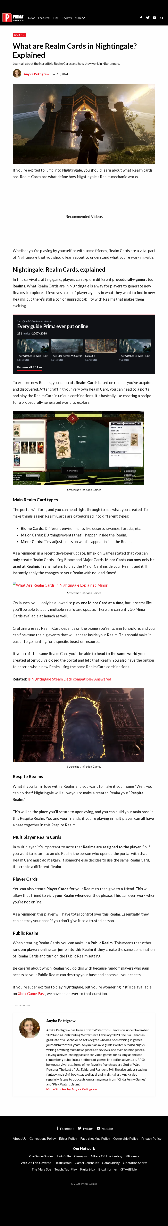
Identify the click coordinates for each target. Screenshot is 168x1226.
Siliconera (132, 1156)
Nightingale (23, 1005)
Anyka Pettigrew (36, 74)
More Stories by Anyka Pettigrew (71, 1089)
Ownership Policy (125, 1138)
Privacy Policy (151, 1138)
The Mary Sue (41, 1169)
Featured (44, 18)
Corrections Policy (43, 1138)
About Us (81, 15)
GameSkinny (111, 1163)
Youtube (106, 1128)
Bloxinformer (107, 1169)
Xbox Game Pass (31, 993)
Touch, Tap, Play (65, 1169)
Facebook (66, 1128)
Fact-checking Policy (95, 1138)
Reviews (67, 18)
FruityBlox (87, 1169)
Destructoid (63, 1163)
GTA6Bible (128, 1169)
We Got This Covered (36, 1163)
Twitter (87, 1128)
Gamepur (80, 1156)
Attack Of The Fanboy (106, 1156)
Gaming (19, 34)
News (31, 18)
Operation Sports (135, 1163)
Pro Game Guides (41, 1156)
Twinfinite (64, 1156)
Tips (55, 18)
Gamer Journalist (87, 1163)
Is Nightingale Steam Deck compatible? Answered (69, 679)
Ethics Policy (68, 1138)
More (82, 19)
